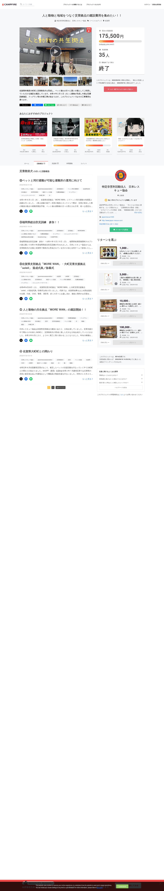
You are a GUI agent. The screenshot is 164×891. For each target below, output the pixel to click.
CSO (22, 363)
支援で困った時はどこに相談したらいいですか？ (114, 382)
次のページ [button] (60, 387)
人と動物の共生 (26, 279)
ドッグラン (72, 192)
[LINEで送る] (30, 211)
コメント (84, 163)
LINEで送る (50, 105)
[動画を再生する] (55, 51)
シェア (38, 105)
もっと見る (86, 211)
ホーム (26, 163)
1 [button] (48, 387)
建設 (22, 324)
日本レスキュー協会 (27, 189)
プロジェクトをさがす (93, 4)
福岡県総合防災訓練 (27, 237)
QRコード (87, 105)
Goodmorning (42, 237)
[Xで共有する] (21, 211)
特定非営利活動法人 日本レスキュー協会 (71, 21)
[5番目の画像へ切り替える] (85, 81)
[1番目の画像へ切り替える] (26, 81)
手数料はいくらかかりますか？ (108, 375)
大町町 (67, 276)
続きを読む (138, 212)
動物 (83, 321)
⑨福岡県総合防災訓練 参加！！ (40, 222)
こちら (121, 394)
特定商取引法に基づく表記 (108, 224)
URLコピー (63, 105)
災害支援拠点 (56, 321)
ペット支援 (68, 321)
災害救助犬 (60, 189)
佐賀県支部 (86, 189)
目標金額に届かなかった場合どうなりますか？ (113, 379)
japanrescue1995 (108, 217)
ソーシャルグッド (95, 21)
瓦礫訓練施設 (60, 192)
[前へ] (22, 51)
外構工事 (42, 195)
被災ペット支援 (47, 192)
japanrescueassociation (45, 189)
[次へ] (89, 51)
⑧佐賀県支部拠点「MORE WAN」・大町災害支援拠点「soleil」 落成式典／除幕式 (52, 266)
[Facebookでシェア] (26, 211)
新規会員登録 (156, 4)
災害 (46, 321)
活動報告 (41, 163)
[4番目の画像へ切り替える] (70, 81)
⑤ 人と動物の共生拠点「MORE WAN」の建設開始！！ (53, 309)
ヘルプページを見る (121, 387)
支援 (52, 363)
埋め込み (75, 105)
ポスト (26, 105)
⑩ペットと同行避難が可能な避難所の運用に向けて (51, 180)
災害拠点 (70, 230)
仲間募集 (69, 163)
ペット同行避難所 (73, 189)
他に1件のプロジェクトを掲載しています (122, 200)
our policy (100, 887)
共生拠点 (24, 192)
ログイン (147, 4)
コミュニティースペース (39, 283)
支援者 (55, 163)
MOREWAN (34, 192)
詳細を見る (104, 263)
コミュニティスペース (28, 195)
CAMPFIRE (54, 237)
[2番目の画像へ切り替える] (41, 81)
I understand (122, 886)
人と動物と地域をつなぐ (28, 234)
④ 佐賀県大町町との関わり (36, 351)
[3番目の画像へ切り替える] (55, 81)
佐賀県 (107, 21)
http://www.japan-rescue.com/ (112, 220)
